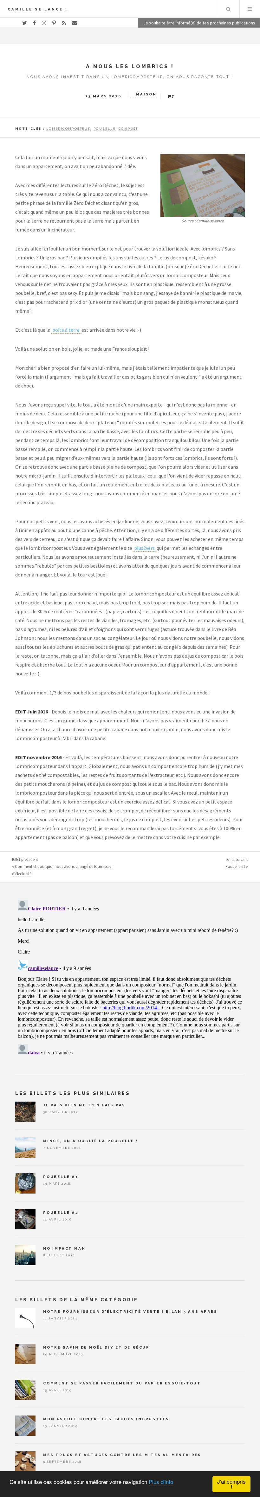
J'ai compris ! (231, 1484)
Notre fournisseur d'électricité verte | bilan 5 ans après (130, 1311)
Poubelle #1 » (236, 866)
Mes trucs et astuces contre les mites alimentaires (122, 1455)
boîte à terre (66, 330)
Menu (250, 9)
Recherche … (228, 9)
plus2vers (144, 548)
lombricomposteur (68, 128)
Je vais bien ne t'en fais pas (84, 1105)
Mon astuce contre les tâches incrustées (106, 1419)
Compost (128, 128)
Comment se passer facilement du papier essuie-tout (122, 1383)
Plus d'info (161, 1482)
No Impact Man (64, 1248)
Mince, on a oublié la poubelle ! (90, 1141)
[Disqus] (130, 977)
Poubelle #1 (61, 1177)
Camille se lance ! (38, 9)
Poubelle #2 (60, 1212)
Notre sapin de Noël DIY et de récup (96, 1347)
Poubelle (105, 128)
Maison (146, 94)
